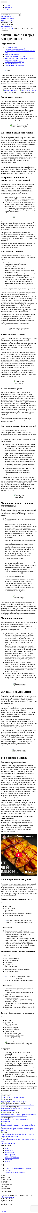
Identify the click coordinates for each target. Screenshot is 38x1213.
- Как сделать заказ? (7, 1197)
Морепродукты (10, 1154)
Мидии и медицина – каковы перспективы (20, 58)
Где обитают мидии (11, 47)
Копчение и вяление (12, 1158)
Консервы (8, 1159)
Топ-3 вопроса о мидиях (13, 63)
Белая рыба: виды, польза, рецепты (13, 1097)
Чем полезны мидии (12, 54)
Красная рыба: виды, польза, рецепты (14, 1101)
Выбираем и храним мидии (14, 62)
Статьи (10, 28)
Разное (7, 1161)
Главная (3, 28)
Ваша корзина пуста (8, 1143)
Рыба (6, 1148)
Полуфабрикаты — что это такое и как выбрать (17, 1105)
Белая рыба (9, 1150)
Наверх (3, 1211)
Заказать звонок (6, 26)
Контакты (8, 7)
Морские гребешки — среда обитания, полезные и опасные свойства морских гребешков (18, 1115)
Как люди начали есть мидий (15, 49)
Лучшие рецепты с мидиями (15, 65)
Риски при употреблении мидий (16, 56)
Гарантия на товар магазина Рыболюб (18, 1168)
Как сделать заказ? (7, 16)
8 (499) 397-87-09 (7, 18)
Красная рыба (9, 1152)
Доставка (8, 5)
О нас (7, 9)
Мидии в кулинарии (12, 60)
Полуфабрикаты (10, 1156)
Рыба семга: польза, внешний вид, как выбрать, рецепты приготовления (17, 1135)
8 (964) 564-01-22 (7, 21)
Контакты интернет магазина (15, 1172)
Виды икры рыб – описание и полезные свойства (18, 1125)
